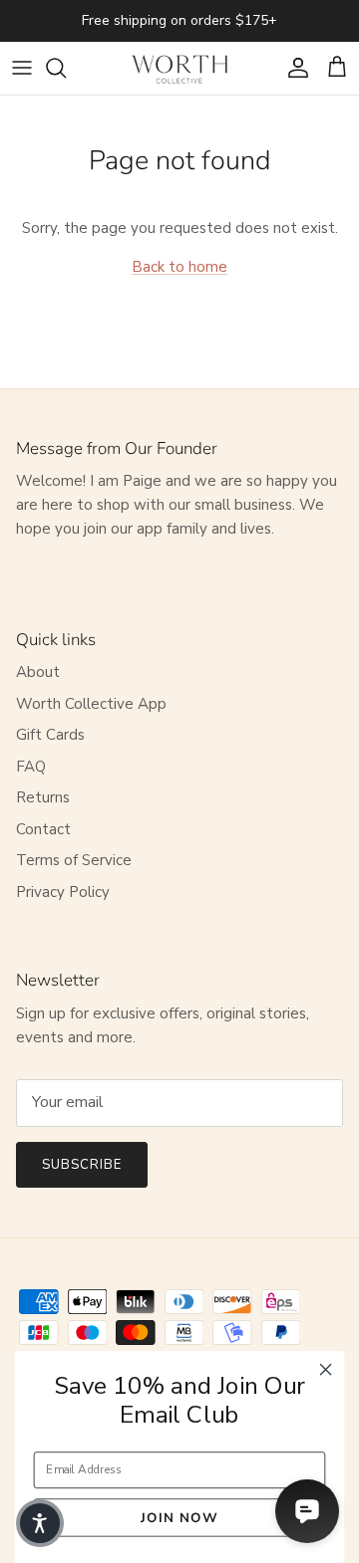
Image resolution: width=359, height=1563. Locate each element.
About (38, 672)
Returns (43, 797)
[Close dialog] (326, 1370)
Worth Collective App (91, 704)
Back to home (179, 267)
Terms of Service (74, 860)
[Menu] (22, 68)
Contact (43, 829)
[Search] (66, 68)
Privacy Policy (63, 892)
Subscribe (82, 1165)
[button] (40, 1523)
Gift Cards (50, 735)
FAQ (31, 767)
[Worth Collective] (179, 68)
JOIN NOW (179, 1518)
